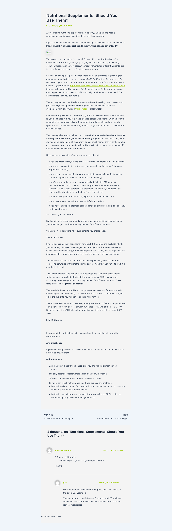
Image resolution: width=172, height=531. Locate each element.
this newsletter (82, 109)
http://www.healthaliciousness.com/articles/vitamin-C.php (97, 85)
